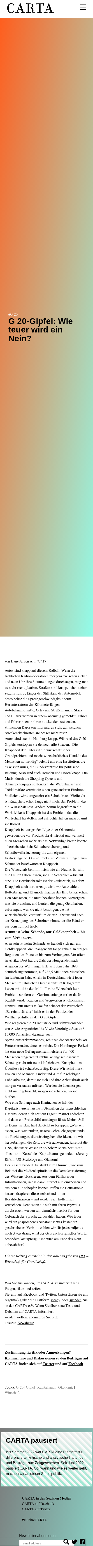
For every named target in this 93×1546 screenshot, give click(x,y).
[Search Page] (66, 1542)
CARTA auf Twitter (36, 1509)
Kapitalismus (46, 1387)
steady (55, 1299)
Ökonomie (65, 1387)
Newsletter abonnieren (37, 1536)
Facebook (75, 1363)
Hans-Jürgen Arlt (23, 661)
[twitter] (74, 1542)
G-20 (19, 1387)
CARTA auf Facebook (38, 1503)
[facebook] (82, 1542)
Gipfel (30, 1387)
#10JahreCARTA (34, 1519)
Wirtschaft (12, 1392)
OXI (82, 1255)
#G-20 (13, 314)
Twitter (48, 1363)
